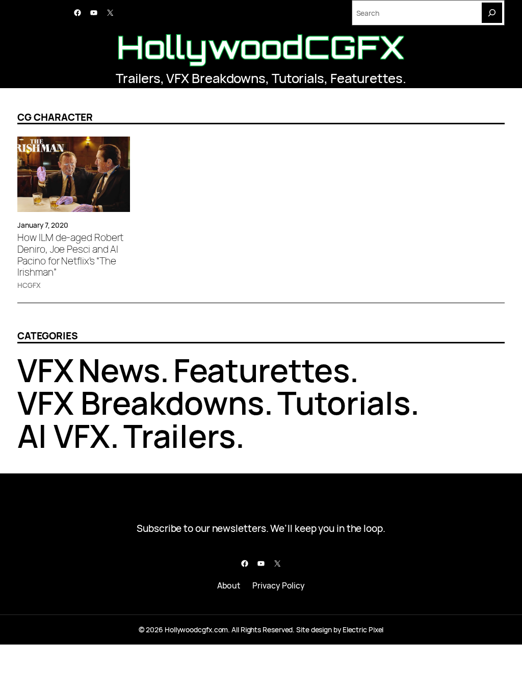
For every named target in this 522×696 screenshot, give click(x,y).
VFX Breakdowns (216, 78)
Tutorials (298, 78)
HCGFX (29, 285)
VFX (45, 370)
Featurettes (366, 78)
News (119, 370)
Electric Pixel (363, 629)
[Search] (492, 13)
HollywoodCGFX (261, 47)
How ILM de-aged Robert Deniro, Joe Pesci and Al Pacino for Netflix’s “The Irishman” (70, 255)
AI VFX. (68, 436)
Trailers (138, 78)
